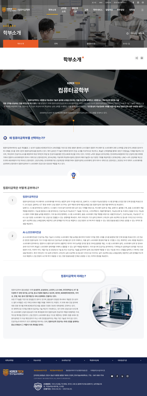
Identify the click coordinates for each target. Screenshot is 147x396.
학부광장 (120, 10)
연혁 (56, 44)
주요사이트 (37, 360)
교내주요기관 (66, 360)
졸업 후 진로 (75, 10)
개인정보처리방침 (55, 370)
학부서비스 (97, 10)
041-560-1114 (98, 375)
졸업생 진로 (91, 44)
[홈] (127, 33)
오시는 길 (126, 44)
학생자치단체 (94, 360)
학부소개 (52, 10)
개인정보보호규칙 (39, 370)
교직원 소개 (63, 10)
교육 (86, 10)
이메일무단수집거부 (96, 370)
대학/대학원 (9, 360)
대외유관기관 (122, 360)
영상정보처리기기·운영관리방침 (76, 370)
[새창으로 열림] (133, 2)
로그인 (94, 2)
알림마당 (109, 10)
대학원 (132, 10)
